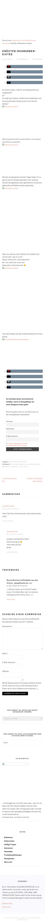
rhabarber (14, 466)
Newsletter (8, 851)
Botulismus (8, 837)
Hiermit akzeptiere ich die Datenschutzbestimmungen (16, 444)
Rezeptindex (9, 859)
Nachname (10, 429)
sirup (20, 466)
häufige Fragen (10, 844)
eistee (16, 464)
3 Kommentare (37, 59)
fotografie (37, 464)
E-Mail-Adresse (12, 436)
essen (28, 464)
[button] (9, 67)
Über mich (8, 862)
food (32, 464)
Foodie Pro (24, 917)
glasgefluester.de (22, 16)
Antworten (7, 521)
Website (5, 671)
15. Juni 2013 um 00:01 (15, 534)
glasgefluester (12, 531)
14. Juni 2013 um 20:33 (10, 509)
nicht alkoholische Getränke (18, 462)
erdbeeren (22, 464)
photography (6, 466)
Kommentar (7, 626)
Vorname (9, 421)
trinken (25, 466)
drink (12, 464)
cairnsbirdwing (8, 506)
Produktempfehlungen (13, 855)
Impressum (8, 848)
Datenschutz (9, 841)
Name (5, 653)
